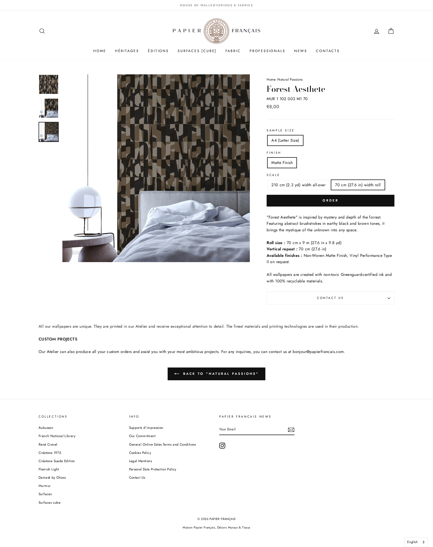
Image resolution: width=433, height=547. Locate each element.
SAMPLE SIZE (281, 130)
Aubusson (46, 427)
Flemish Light (49, 469)
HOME (99, 50)
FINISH (274, 152)
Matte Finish (282, 162)
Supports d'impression (146, 427)
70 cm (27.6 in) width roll (358, 185)
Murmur (45, 485)
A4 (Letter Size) (285, 140)
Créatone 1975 (50, 452)
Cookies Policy (140, 452)
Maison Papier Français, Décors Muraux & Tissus (216, 527)
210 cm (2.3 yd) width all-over (298, 185)
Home (271, 79)
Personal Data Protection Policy (152, 469)
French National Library (57, 435)
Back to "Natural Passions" (220, 373)
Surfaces (45, 493)
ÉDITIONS (158, 50)
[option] (216, 5)
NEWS (300, 50)
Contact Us (330, 298)
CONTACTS (328, 50)
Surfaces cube (49, 502)
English (412, 541)
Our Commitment (142, 435)
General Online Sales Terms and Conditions (163, 444)
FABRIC (233, 50)
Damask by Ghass (52, 477)
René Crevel (48, 444)
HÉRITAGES (127, 50)
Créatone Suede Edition (57, 460)
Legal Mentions (140, 460)
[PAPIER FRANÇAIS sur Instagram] (222, 446)
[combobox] (416, 542)
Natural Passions (289, 79)
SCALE (273, 175)
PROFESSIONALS (267, 50)
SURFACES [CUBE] (197, 50)
